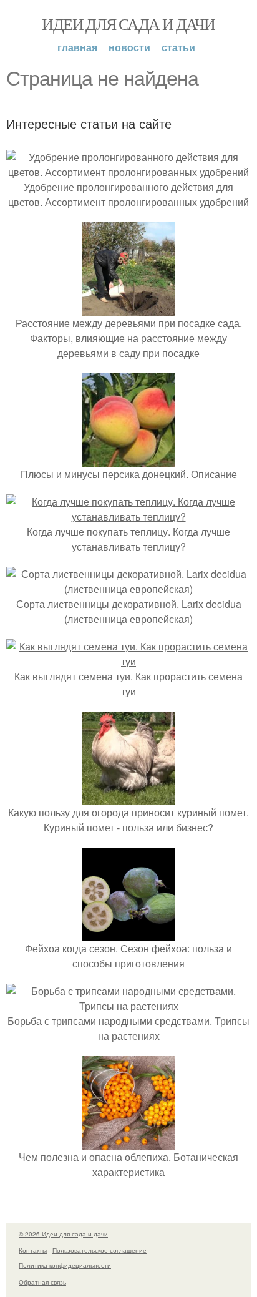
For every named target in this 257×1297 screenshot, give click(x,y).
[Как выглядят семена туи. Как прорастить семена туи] (128, 661)
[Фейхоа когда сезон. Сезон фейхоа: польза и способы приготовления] (128, 933)
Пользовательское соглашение (99, 1250)
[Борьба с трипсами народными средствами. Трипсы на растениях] (128, 1006)
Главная (77, 47)
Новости (129, 47)
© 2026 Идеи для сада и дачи (63, 1234)
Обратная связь (42, 1282)
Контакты (33, 1250)
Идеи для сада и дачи (128, 23)
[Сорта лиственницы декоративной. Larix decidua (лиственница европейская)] (128, 589)
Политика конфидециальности (65, 1265)
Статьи (178, 47)
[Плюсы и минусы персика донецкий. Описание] (128, 459)
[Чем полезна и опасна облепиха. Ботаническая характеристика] (128, 1142)
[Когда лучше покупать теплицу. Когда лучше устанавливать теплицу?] (128, 516)
